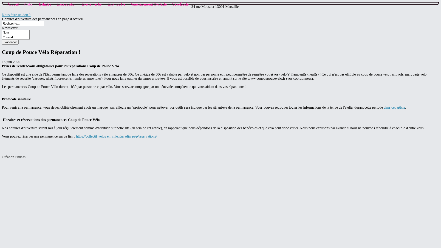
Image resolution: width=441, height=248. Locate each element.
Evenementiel (92, 4)
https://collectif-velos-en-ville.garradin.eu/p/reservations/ (116, 136)
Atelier (29, 4)
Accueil (13, 4)
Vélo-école (180, 4)
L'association (66, 4)
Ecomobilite (116, 4)
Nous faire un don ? (16, 15)
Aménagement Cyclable (149, 4)
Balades (45, 4)
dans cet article (394, 107)
